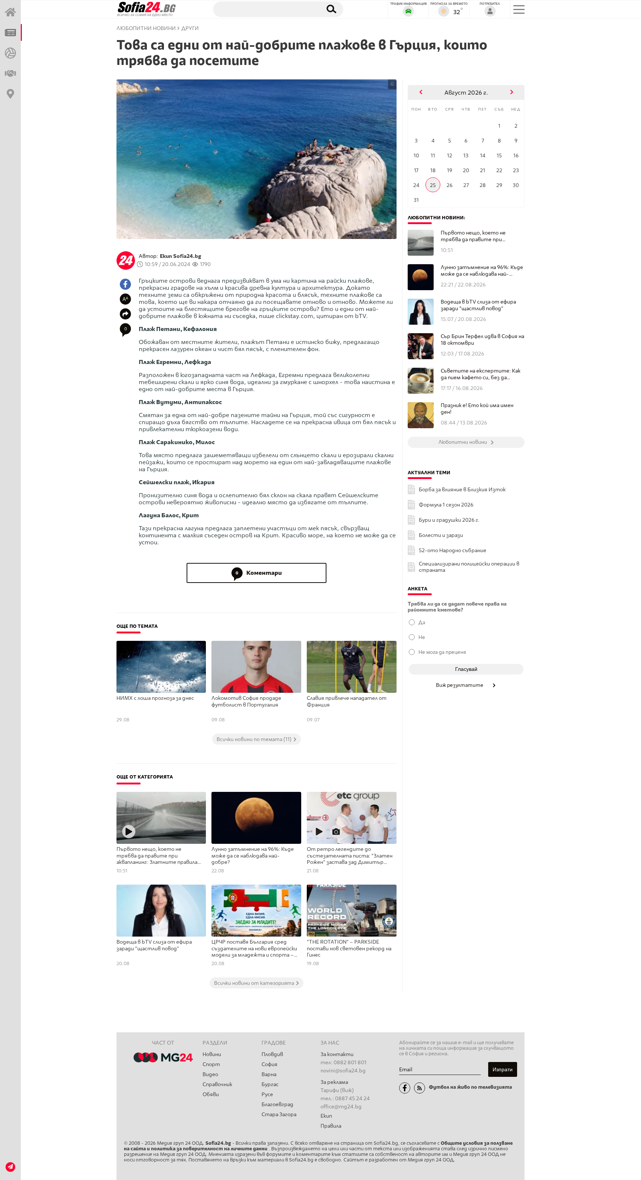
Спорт (211, 1064)
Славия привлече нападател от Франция (347, 701)
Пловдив (272, 1054)
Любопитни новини (146, 28)
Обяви (211, 1094)
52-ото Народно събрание (452, 550)
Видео (210, 1074)
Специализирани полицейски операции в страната (469, 567)
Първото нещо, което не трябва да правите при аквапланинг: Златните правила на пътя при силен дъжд (156, 856)
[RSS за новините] (419, 1088)
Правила (330, 1126)
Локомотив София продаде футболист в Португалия (246, 701)
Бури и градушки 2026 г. (449, 520)
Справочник (217, 1084)
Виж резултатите (460, 685)
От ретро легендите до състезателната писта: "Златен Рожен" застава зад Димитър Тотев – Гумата (349, 856)
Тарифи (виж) (337, 1090)
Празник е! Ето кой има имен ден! (477, 408)
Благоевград (277, 1104)
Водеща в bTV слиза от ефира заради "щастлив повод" (154, 945)
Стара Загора (279, 1114)
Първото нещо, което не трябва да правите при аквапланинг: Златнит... (473, 236)
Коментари (259, 572)
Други (190, 28)
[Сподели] (125, 313)
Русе (267, 1094)
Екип (326, 1116)
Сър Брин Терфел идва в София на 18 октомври (482, 339)
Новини (212, 1054)
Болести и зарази (441, 535)
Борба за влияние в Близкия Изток (462, 489)
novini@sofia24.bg (343, 1071)
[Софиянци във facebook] (404, 1088)
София (269, 1064)
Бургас (270, 1084)
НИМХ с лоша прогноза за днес (155, 698)
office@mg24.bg (341, 1107)
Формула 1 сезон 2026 (446, 505)
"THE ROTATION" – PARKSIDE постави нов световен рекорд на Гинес (349, 948)
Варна (269, 1074)
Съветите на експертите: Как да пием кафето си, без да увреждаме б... (480, 374)
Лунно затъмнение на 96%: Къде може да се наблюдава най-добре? (252, 855)
